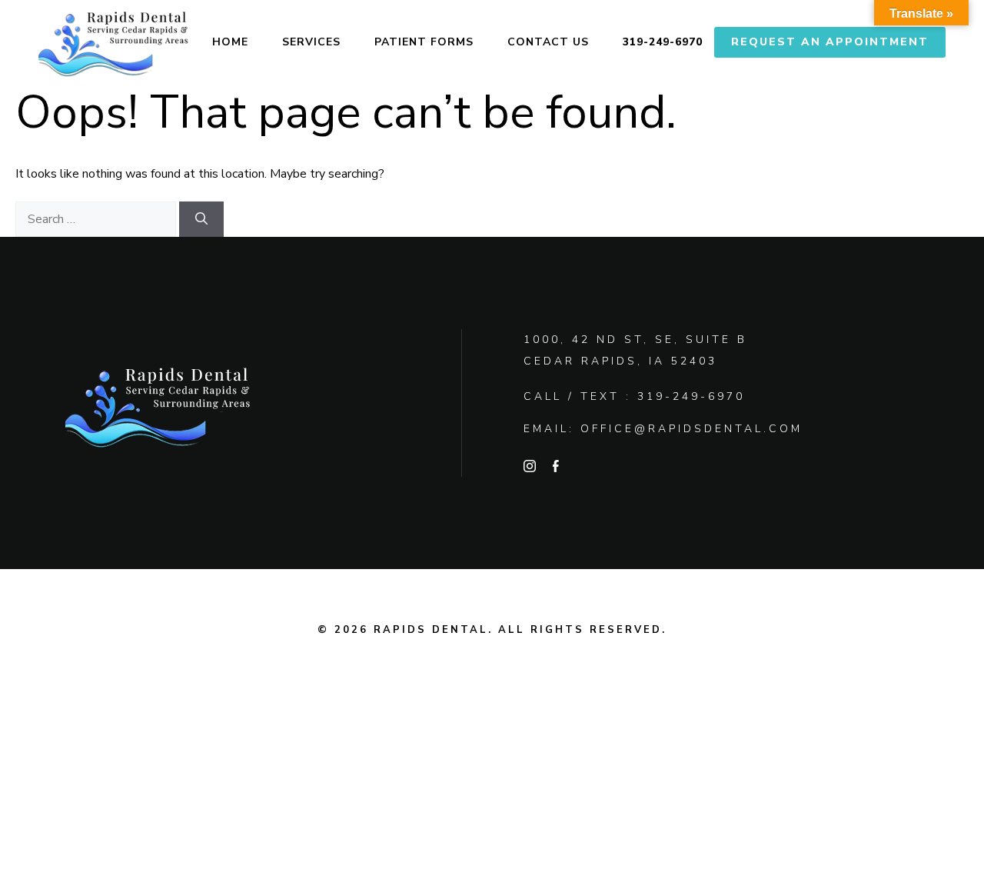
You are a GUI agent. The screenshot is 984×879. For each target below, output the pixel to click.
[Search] (201, 219)
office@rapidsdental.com (691, 428)
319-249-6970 (663, 42)
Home (230, 42)
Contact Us (548, 42)
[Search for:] (97, 219)
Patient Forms (424, 42)
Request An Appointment (830, 42)
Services (311, 42)
